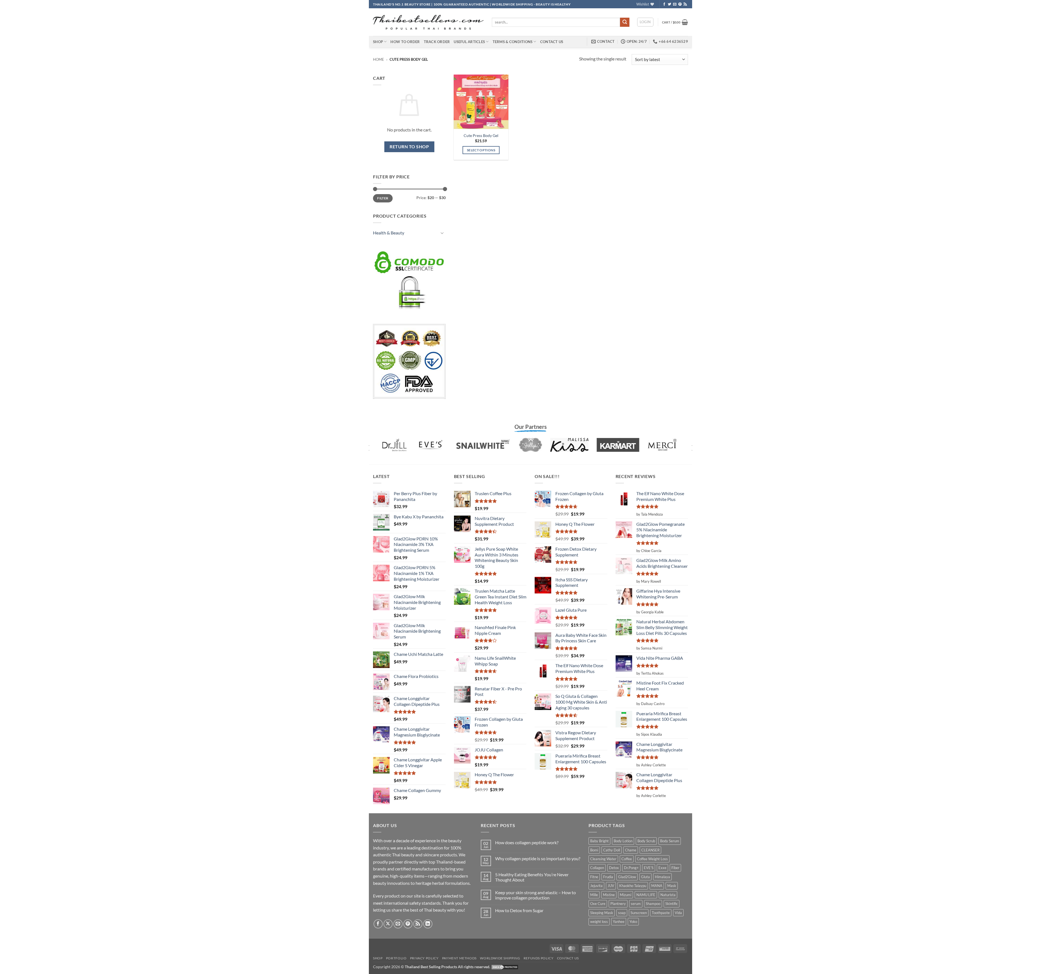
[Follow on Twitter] (669, 4)
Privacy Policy (424, 958)
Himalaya (662, 877)
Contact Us (551, 41)
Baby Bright (599, 841)
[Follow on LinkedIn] (427, 923)
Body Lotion (623, 841)
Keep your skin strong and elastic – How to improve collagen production (535, 895)
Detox (614, 867)
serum (636, 903)
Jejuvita (596, 885)
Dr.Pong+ (631, 867)
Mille (594, 895)
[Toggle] (442, 232)
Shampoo (653, 903)
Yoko (633, 921)
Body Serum (669, 841)
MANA (656, 885)
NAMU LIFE (645, 895)
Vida (678, 912)
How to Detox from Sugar (519, 910)
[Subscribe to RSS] (685, 4)
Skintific (671, 903)
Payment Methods (459, 958)
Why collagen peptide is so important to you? (537, 858)
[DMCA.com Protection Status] (505, 966)
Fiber (675, 867)
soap (622, 912)
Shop (378, 41)
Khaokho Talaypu (632, 885)
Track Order (437, 41)
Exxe (662, 867)
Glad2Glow (627, 877)
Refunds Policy (539, 958)
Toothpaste (661, 912)
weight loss (599, 921)
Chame (630, 850)
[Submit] (624, 22)
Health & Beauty (388, 232)
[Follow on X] (388, 923)
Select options (481, 150)
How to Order (405, 41)
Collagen (597, 867)
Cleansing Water (603, 859)
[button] (645, 22)
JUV (611, 885)
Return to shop (409, 146)
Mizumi (625, 895)
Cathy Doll (611, 850)
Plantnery (618, 903)
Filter (382, 198)
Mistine (609, 895)
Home (378, 59)
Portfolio (396, 958)
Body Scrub (646, 841)
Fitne (594, 877)
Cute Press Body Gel (481, 135)
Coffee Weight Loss (652, 859)
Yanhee (618, 921)
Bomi (594, 850)
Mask (671, 885)
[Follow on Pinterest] (680, 4)
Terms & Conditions (513, 41)
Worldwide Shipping (500, 958)
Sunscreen (639, 912)
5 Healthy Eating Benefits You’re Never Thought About (532, 877)
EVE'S (648, 867)
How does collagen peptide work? (526, 842)
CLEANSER (650, 850)
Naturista (668, 895)
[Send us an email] (674, 4)
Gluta (645, 877)
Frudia (608, 877)
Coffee (626, 859)
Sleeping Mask (601, 912)
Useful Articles (469, 41)
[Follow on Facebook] (664, 4)
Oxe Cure (597, 903)
